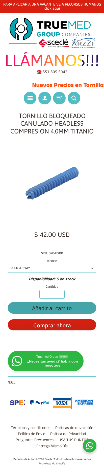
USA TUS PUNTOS (73, 440)
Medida (52, 261)
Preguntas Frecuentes (35, 440)
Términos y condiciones (30, 428)
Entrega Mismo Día (52, 446)
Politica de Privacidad (68, 434)
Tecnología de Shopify (52, 464)
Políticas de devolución (74, 428)
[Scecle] (52, 33)
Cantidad (52, 286)
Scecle (48, 459)
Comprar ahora (52, 325)
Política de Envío (31, 434)
